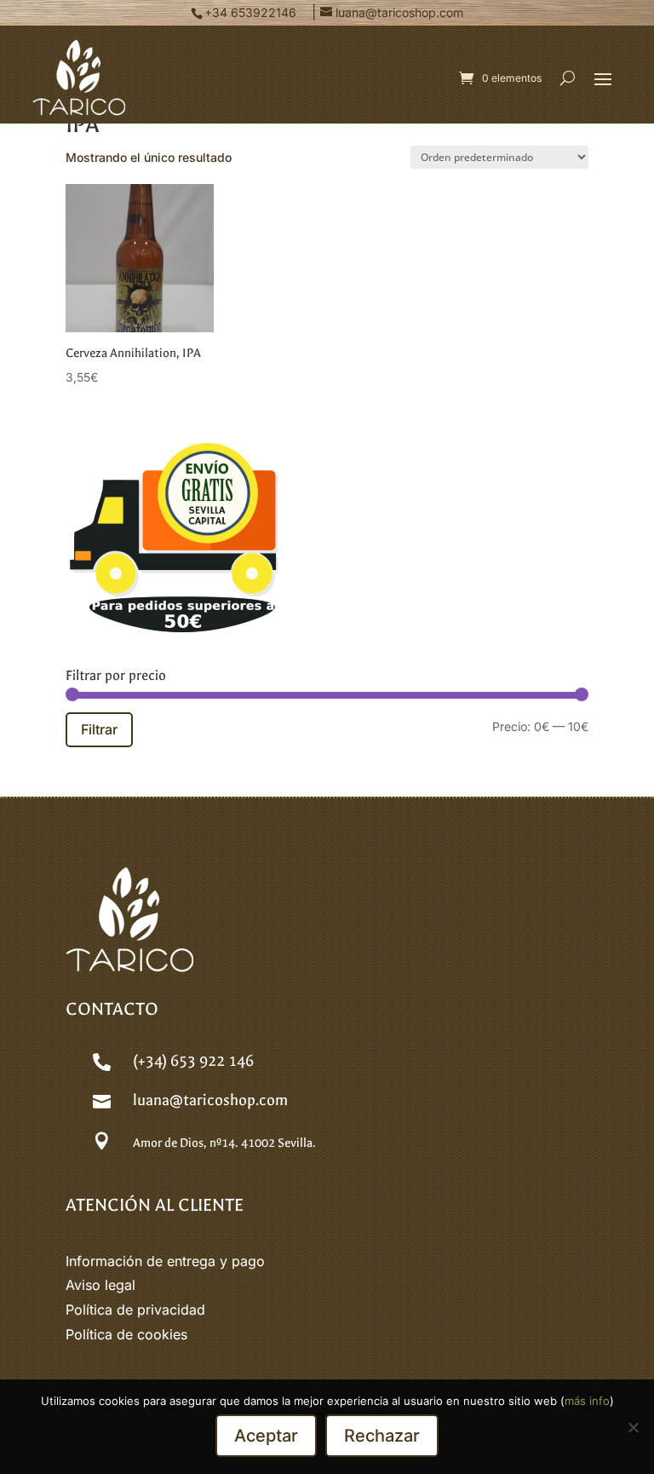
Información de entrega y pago (165, 1261)
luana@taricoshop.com (210, 1100)
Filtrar (99, 729)
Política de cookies (126, 1334)
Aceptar (266, 1435)
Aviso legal (100, 1284)
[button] (603, 78)
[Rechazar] (632, 1427)
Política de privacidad (135, 1309)
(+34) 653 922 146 (193, 1061)
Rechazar (382, 1435)
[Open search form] (567, 77)
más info (587, 1401)
